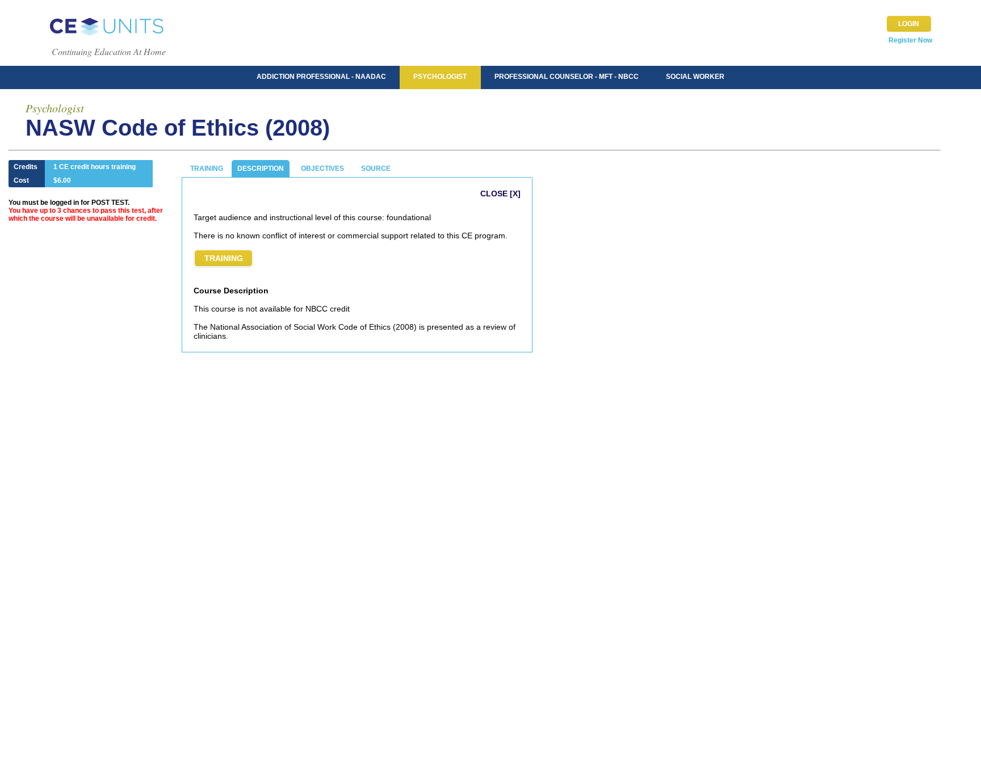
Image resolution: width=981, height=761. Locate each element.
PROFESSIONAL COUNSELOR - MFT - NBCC (566, 77)
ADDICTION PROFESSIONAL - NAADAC (321, 77)
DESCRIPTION (260, 169)
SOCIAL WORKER (695, 77)
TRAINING (206, 169)
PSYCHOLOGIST (440, 77)
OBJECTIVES (322, 169)
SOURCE (376, 169)
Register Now (910, 40)
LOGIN (908, 24)
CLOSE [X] (500, 193)
